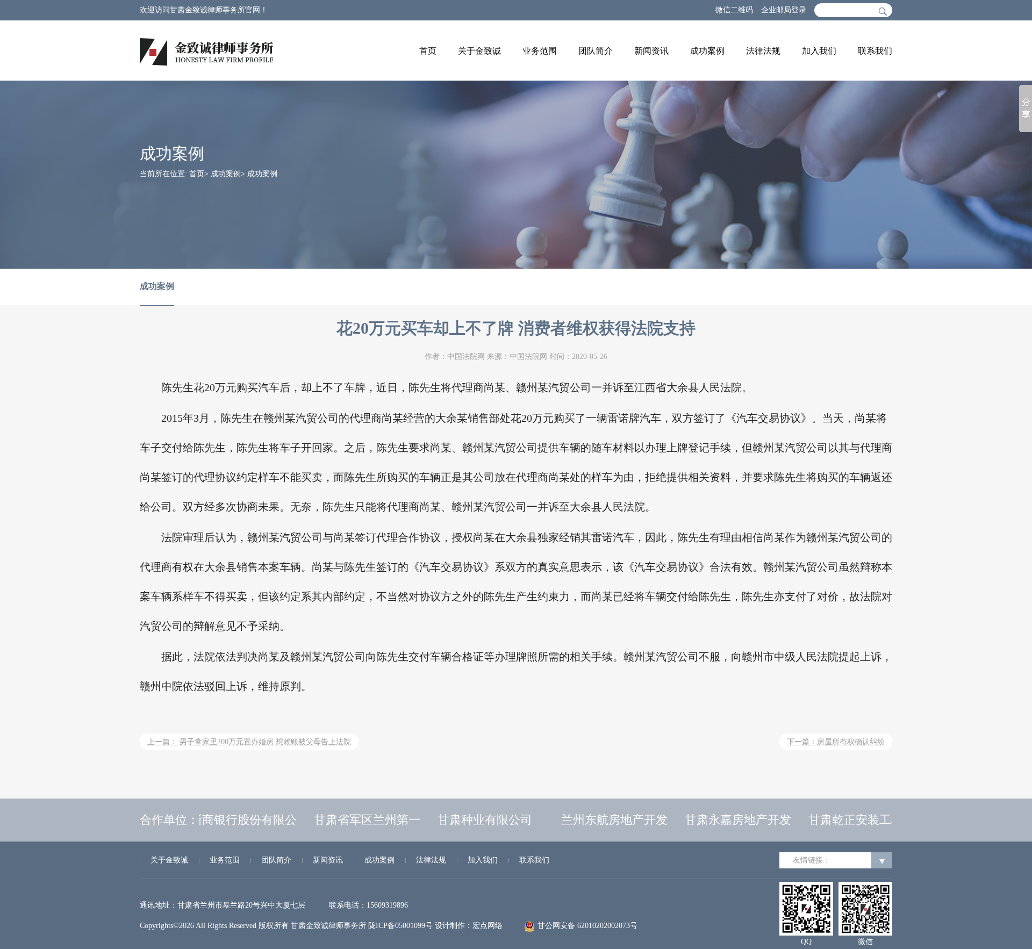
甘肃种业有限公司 (474, 819)
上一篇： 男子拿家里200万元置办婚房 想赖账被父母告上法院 (249, 742)
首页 (427, 50)
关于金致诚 (479, 50)
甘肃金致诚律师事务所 (328, 926)
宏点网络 (487, 926)
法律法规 (763, 50)
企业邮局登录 (783, 10)
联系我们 (875, 50)
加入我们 (819, 50)
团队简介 (595, 50)
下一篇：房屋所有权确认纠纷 (836, 742)
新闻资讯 (651, 50)
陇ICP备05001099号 (400, 926)
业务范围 (539, 50)
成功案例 (707, 50)
